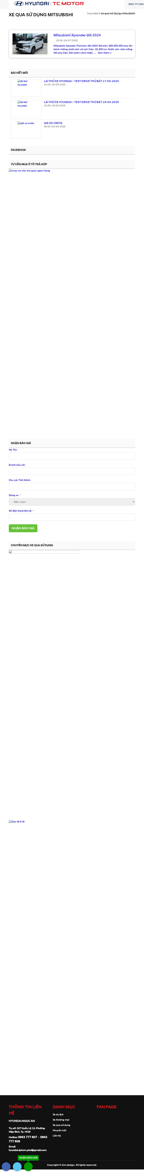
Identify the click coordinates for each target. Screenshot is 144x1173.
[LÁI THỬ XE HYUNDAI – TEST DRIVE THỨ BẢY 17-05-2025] (26, 88)
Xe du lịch (58, 1114)
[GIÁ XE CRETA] (26, 130)
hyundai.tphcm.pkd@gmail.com (28, 1150)
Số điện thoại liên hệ (20, 510)
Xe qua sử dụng (61, 1125)
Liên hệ (57, 1135)
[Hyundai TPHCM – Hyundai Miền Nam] (49, 2)
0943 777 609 (135, 4)
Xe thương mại (61, 1119)
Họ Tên (13, 449)
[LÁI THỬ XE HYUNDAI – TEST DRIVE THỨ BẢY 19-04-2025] (26, 109)
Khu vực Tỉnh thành (19, 480)
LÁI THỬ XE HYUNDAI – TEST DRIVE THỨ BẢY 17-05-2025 (81, 81)
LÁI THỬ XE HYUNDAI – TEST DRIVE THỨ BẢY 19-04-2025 (81, 102)
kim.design (68, 1164)
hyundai (92, 13)
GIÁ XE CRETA (53, 123)
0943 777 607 (27, 1137)
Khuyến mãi (59, 1130)
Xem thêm (104, 52)
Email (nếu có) (17, 464)
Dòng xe (14, 495)
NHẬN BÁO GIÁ (23, 528)
